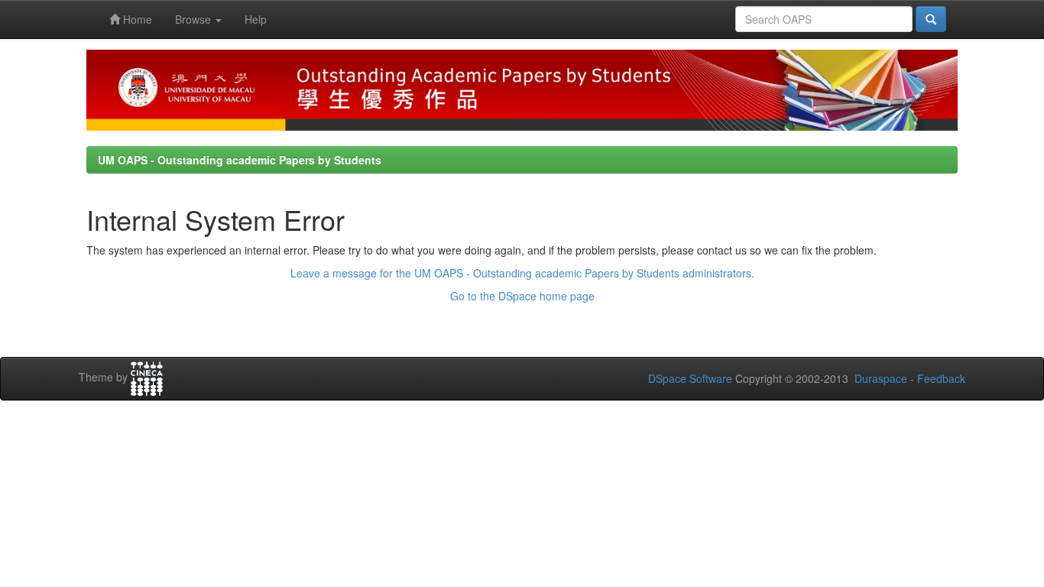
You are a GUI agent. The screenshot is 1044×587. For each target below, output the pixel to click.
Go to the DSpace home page (522, 295)
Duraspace (880, 378)
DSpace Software (690, 378)
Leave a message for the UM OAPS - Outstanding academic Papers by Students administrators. (522, 273)
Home (136, 19)
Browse (194, 19)
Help (256, 19)
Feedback (941, 378)
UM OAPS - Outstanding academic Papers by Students (239, 159)
